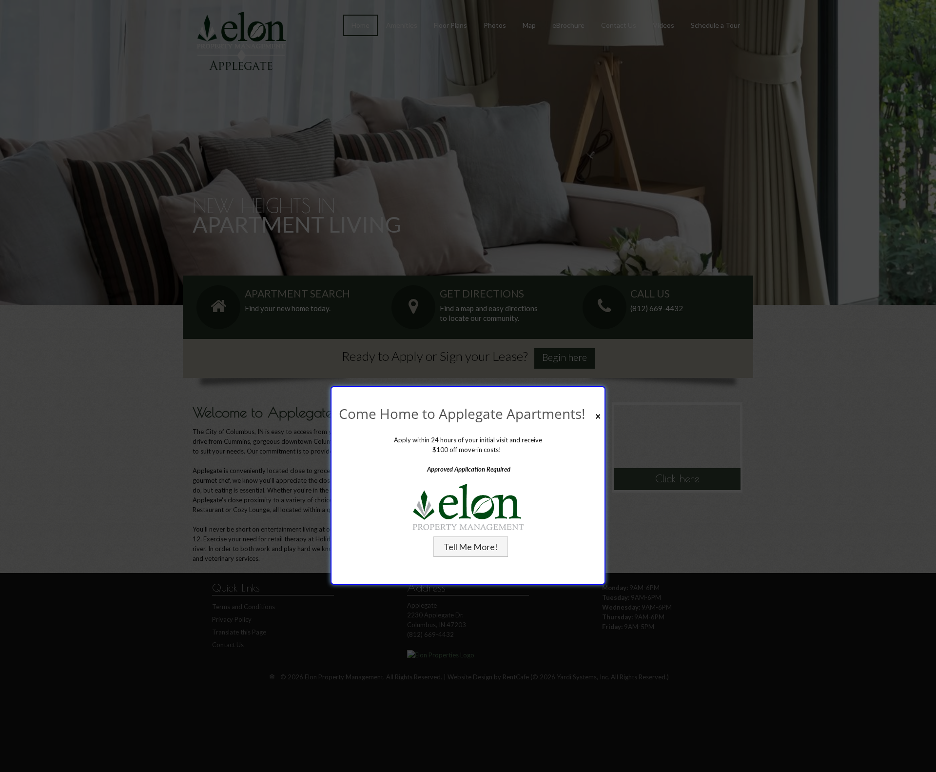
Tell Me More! (471, 546)
